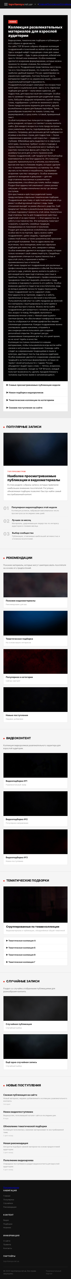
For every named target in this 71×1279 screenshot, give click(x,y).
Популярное (53, 4)
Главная (43, 4)
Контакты (7, 1248)
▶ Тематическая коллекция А (21, 940)
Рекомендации (11, 1187)
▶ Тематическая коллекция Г (20, 962)
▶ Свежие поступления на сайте (24, 407)
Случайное (8, 1203)
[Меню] (6, 4)
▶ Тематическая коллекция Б (21, 947)
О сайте (6, 1241)
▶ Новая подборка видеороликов (24, 392)
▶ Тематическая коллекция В (21, 955)
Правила (7, 1244)
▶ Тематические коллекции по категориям (30, 400)
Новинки (7, 1227)
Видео (6, 1220)
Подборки (7, 1224)
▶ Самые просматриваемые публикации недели (33, 385)
